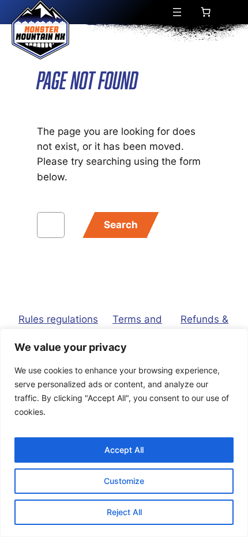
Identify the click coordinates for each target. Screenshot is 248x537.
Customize (124, 481)
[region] (124, 432)
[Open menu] (177, 12)
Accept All (124, 450)
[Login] (231, 12)
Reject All (124, 512)
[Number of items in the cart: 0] (205, 12)
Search (121, 224)
